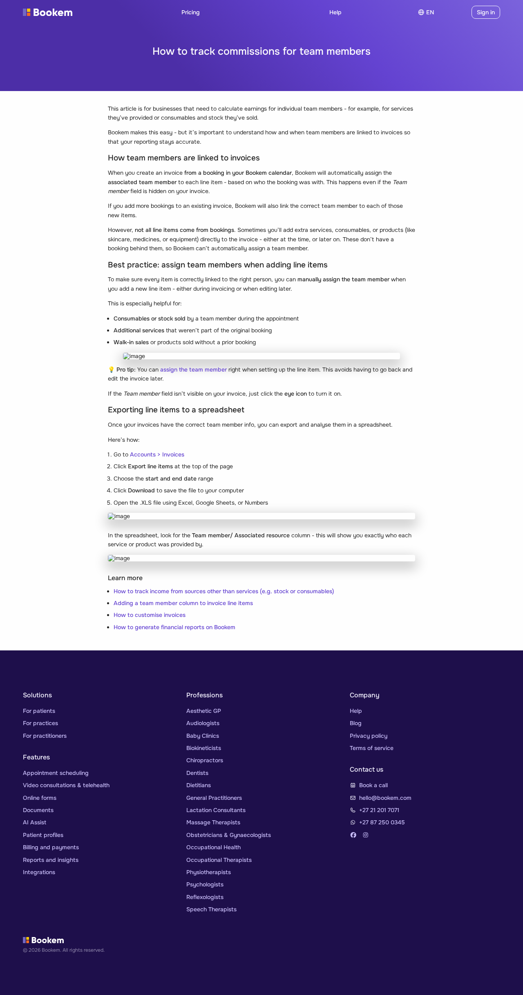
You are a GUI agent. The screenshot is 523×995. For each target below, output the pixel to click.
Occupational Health (213, 847)
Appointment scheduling (56, 773)
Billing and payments (51, 847)
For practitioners (45, 735)
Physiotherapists (208, 872)
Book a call (373, 785)
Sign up (454, 12)
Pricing (190, 12)
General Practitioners (214, 797)
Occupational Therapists (219, 860)
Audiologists (202, 723)
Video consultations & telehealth (66, 785)
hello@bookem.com (385, 797)
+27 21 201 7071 (379, 810)
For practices (40, 723)
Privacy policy (368, 735)
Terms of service (371, 748)
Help (335, 12)
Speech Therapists (211, 909)
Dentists (197, 773)
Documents (38, 810)
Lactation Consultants (216, 810)
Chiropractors (204, 760)
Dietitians (198, 785)
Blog (356, 723)
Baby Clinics (202, 735)
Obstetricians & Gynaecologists (228, 835)
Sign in (486, 12)
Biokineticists (203, 748)
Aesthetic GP (203, 711)
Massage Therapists (213, 822)
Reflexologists (205, 897)
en (430, 12)
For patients (39, 711)
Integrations (39, 872)
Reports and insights (50, 860)
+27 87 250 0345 (382, 822)
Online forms (39, 797)
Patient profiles (43, 835)
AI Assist (34, 822)
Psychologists (205, 884)
